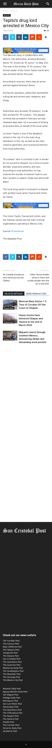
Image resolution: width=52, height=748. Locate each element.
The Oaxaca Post (11, 655)
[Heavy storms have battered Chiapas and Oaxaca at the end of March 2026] (10, 319)
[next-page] (9, 349)
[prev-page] (4, 349)
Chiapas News (9, 308)
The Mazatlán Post (12, 674)
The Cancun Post (11, 643)
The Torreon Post (11, 725)
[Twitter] (12, 37)
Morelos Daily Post (12, 688)
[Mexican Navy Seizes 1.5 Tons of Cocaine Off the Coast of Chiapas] (10, 305)
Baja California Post (12, 646)
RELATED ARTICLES (14, 294)
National (14, 11)
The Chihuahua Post (12, 712)
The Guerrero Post (12, 665)
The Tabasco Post (11, 649)
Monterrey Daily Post (13, 668)
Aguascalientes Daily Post (15, 691)
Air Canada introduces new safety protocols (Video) (13, 277)
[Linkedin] (26, 37)
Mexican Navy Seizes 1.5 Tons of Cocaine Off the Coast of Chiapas (32, 304)
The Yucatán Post (11, 640)
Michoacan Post (10, 700)
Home (5, 11)
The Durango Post (11, 677)
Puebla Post (8, 722)
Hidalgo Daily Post (11, 697)
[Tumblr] (19, 37)
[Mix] (32, 37)
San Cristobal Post (11, 658)
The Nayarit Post (11, 715)
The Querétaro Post (12, 661)
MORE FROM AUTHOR (36, 294)
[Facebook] (6, 37)
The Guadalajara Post (13, 671)
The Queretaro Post (12, 709)
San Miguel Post (10, 694)
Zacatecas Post (10, 731)
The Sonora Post (10, 719)
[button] (5, 4)
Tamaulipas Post (10, 706)
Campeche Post (10, 652)
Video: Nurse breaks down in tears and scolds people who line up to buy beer (38, 279)
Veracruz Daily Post (12, 728)
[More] (46, 37)
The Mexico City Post (13, 680)
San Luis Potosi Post (12, 703)
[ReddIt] (39, 37)
